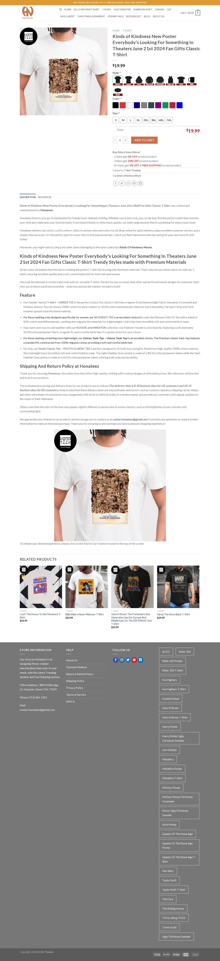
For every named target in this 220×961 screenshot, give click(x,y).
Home (67, 9)
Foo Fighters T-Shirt (174, 689)
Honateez (46, 210)
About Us (158, 16)
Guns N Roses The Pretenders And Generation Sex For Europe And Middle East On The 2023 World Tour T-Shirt (131, 619)
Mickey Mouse (171, 787)
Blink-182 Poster (172, 660)
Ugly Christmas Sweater (176, 936)
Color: (117, 98)
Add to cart (144, 140)
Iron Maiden (169, 749)
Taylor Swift (169, 880)
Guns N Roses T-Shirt (174, 717)
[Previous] (20, 600)
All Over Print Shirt (87, 9)
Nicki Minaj (169, 824)
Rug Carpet (67, 16)
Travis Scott (169, 927)
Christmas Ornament (91, 16)
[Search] (60, 9)
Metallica (168, 759)
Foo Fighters (169, 679)
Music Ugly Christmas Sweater (175, 813)
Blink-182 (185, 651)
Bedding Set (133, 16)
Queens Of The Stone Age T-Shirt (179, 859)
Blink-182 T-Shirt (172, 670)
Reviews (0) (44, 197)
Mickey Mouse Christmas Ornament (177, 799)
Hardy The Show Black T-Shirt (173, 614)
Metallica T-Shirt (172, 778)
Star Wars (168, 870)
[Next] (199, 600)
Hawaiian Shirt (142, 9)
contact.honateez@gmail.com (130, 419)
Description (28, 197)
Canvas (159, 9)
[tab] (28, 197)
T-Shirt (107, 9)
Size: (116, 113)
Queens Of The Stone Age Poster (177, 845)
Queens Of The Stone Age (177, 833)
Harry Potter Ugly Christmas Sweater (173, 738)
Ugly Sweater (122, 9)
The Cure (167, 899)
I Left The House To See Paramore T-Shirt (40, 616)
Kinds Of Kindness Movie (129, 175)
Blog (147, 16)
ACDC (166, 651)
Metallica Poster (172, 768)
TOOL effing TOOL (173, 917)
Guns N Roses (170, 707)
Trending (135, 170)
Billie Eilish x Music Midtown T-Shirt (84, 614)
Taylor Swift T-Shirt (173, 889)
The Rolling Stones (173, 908)
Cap (169, 9)
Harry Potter (170, 726)
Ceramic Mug (115, 16)
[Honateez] (37, 13)
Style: (117, 72)
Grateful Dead (170, 698)
